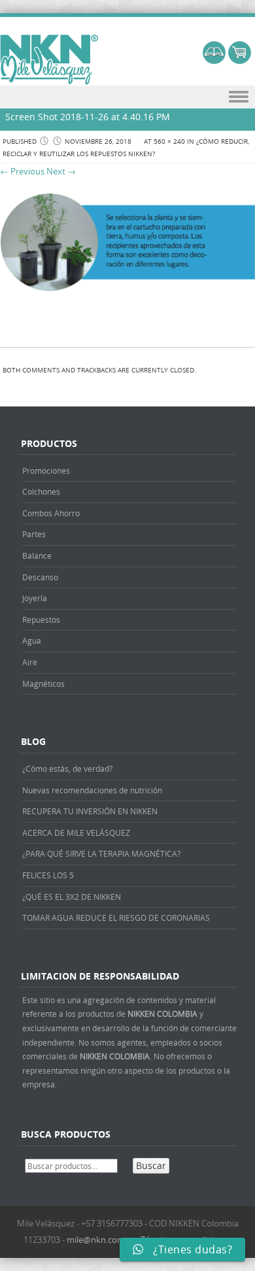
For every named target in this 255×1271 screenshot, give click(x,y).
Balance (37, 555)
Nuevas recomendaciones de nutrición (92, 790)
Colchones (41, 491)
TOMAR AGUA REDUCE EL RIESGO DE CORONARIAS (116, 917)
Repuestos (41, 619)
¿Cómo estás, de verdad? (67, 768)
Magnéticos (43, 683)
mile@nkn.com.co (101, 1240)
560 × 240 (169, 141)
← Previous (22, 171)
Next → (61, 171)
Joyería (34, 598)
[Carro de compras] (239, 60)
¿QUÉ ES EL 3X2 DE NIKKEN (71, 896)
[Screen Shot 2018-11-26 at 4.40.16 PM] (127, 297)
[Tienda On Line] (214, 60)
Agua (31, 640)
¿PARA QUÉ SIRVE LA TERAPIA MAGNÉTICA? (101, 853)
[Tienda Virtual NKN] (49, 60)
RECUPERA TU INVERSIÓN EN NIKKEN (90, 811)
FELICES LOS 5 (48, 875)
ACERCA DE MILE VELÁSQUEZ (76, 832)
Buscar (151, 1165)
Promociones (46, 470)
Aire (29, 662)
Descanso (40, 577)
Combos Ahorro (51, 513)
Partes (34, 534)
